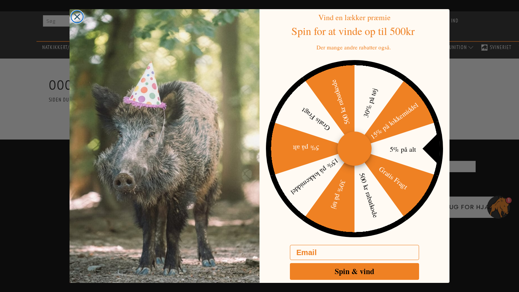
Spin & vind (354, 271)
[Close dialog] (77, 17)
